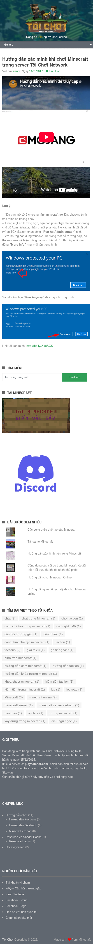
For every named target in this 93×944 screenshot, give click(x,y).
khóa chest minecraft (22, 681)
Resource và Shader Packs (24, 837)
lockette (74, 689)
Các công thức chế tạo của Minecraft (52, 529)
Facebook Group (16, 900)
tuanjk (16, 71)
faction (63, 642)
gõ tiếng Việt (62, 650)
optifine (35, 713)
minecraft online (43, 697)
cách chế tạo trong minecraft (27, 626)
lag (55, 689)
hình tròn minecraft (21, 658)
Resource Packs (20, 841)
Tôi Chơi (8, 939)
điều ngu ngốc (64, 721)
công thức (53, 634)
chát (10, 618)
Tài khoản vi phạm (18, 882)
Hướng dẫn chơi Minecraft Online (50, 577)
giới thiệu (36, 650)
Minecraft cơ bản (20, 831)
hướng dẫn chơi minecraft (25, 666)
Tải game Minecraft (40, 541)
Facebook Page (16, 906)
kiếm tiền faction (59, 681)
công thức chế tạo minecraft (27, 642)
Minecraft (14, 697)
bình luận (54, 71)
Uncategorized (15, 847)
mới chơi (13, 713)
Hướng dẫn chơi (16, 815)
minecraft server (19, 705)
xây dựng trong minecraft (25, 721)
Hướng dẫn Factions (22, 819)
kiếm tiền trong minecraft (25, 689)
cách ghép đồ (68, 626)
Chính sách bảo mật (19, 917)
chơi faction (72, 618)
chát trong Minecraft (38, 618)
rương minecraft (63, 713)
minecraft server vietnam (59, 705)
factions (13, 650)
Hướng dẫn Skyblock (23, 825)
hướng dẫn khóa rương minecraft (31, 673)
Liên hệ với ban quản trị (21, 912)
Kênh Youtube (15, 894)
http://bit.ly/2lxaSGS (39, 346)
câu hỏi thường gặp (21, 634)
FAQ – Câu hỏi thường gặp (23, 888)
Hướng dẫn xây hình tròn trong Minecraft (54, 553)
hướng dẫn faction (68, 666)
